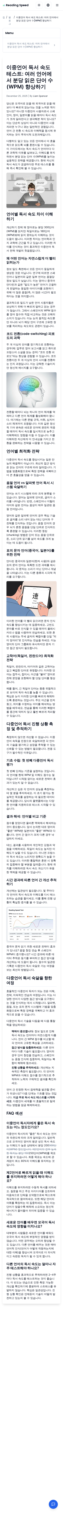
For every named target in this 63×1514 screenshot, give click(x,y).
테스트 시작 (39, 804)
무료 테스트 (41, 164)
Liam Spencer (40, 96)
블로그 (10, 20)
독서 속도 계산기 (36, 868)
